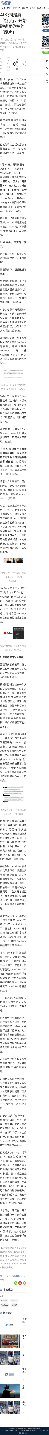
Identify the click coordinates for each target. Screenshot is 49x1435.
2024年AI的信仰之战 (24, 1354)
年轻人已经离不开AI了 (24, 1403)
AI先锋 (25, 8)
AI (8, 1276)
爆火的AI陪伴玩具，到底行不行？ (24, 1337)
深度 (3, 8)
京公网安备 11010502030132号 (33, 1431)
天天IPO (16, 8)
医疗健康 (41, 8)
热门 (9, 8)
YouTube (4, 1305)
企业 (2, 1296)
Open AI (14, 1300)
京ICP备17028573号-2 (10, 1431)
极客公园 (17, 63)
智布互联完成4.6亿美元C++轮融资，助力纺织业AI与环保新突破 (24, 1370)
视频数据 (16, 1276)
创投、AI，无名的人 (24, 1387)
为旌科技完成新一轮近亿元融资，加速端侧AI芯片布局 (24, 1321)
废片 (2, 1276)
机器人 (33, 8)
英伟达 (14, 1305)
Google (4, 1300)
